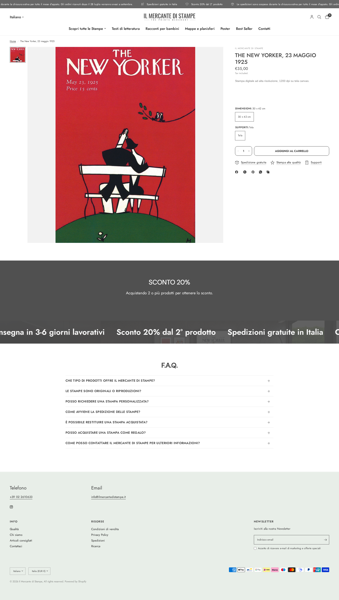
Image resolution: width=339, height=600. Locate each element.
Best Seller (244, 28)
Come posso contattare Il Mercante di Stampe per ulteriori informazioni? (133, 443)
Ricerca (95, 546)
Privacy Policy (99, 535)
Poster (225, 28)
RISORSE (97, 521)
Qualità (14, 529)
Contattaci (16, 546)
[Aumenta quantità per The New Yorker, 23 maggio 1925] (249, 150)
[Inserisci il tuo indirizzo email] (325, 539)
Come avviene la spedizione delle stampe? (103, 412)
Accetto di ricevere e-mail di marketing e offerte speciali (289, 548)
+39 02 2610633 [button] (21, 497)
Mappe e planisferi (200, 28)
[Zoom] (215, 55)
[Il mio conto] (311, 17)
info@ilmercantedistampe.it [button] (108, 497)
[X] (245, 172)
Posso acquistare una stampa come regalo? (106, 432)
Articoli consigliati (21, 540)
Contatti (264, 28)
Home (13, 41)
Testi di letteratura (126, 28)
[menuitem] (87, 29)
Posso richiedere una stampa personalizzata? (107, 401)
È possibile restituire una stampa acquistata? (107, 422)
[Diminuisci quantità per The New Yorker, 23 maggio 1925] (238, 150)
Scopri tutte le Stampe (86, 28)
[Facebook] (237, 172)
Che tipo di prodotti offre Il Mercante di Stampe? (110, 380)
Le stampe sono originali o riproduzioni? (103, 391)
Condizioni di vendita (105, 529)
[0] (326, 17)
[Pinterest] (254, 172)
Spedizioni (98, 540)
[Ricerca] (319, 17)
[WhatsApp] (261, 172)
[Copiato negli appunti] (268, 172)
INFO (14, 521)
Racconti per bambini (162, 28)
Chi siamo (16, 535)
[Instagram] (14, 507)
